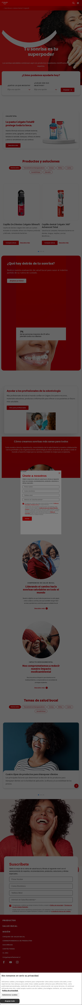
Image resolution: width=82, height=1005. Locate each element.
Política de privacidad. (10, 991)
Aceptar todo (10, 1001)
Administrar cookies (10, 995)
